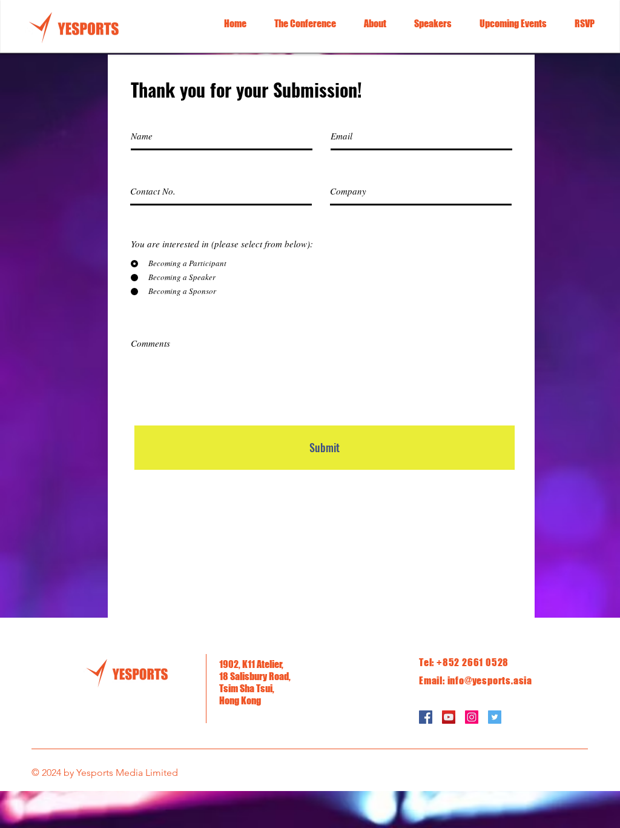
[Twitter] (494, 717)
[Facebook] (425, 717)
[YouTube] (448, 717)
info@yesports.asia (489, 680)
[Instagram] (471, 717)
